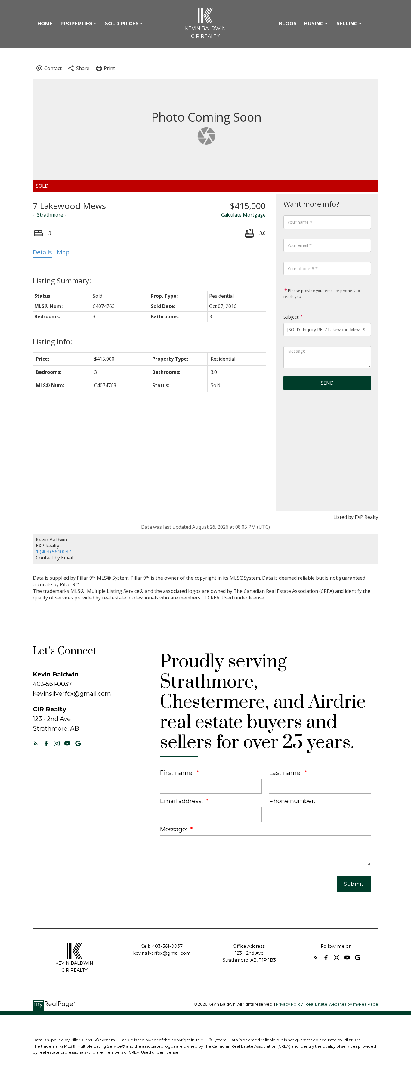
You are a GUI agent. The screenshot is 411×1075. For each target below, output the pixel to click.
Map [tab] (63, 252)
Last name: (286, 772)
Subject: (291, 317)
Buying (314, 23)
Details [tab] (42, 252)
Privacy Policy (289, 1004)
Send (327, 383)
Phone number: (292, 801)
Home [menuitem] (45, 23)
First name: (177, 772)
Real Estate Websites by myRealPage (341, 1004)
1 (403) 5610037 (53, 551)
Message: (174, 829)
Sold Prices (122, 23)
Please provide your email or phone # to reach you (321, 293)
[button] (36, 743)
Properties (76, 23)
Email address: (182, 801)
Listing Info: (52, 342)
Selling (347, 23)
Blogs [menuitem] (288, 23)
